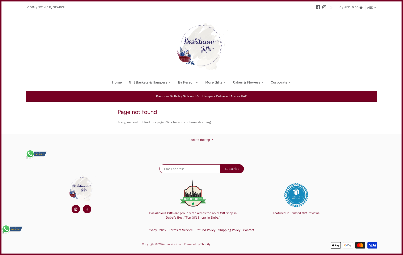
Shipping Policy (229, 230)
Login (30, 7)
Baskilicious (174, 244)
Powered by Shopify (197, 244)
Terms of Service (181, 230)
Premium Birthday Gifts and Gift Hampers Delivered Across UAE (201, 96)
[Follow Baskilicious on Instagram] (76, 209)
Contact (248, 230)
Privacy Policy (156, 230)
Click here (172, 122)
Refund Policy (205, 230)
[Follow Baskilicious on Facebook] (87, 209)
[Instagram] (324, 7)
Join (42, 7)
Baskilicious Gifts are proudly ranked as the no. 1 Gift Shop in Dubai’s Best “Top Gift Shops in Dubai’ (193, 215)
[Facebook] (318, 7)
